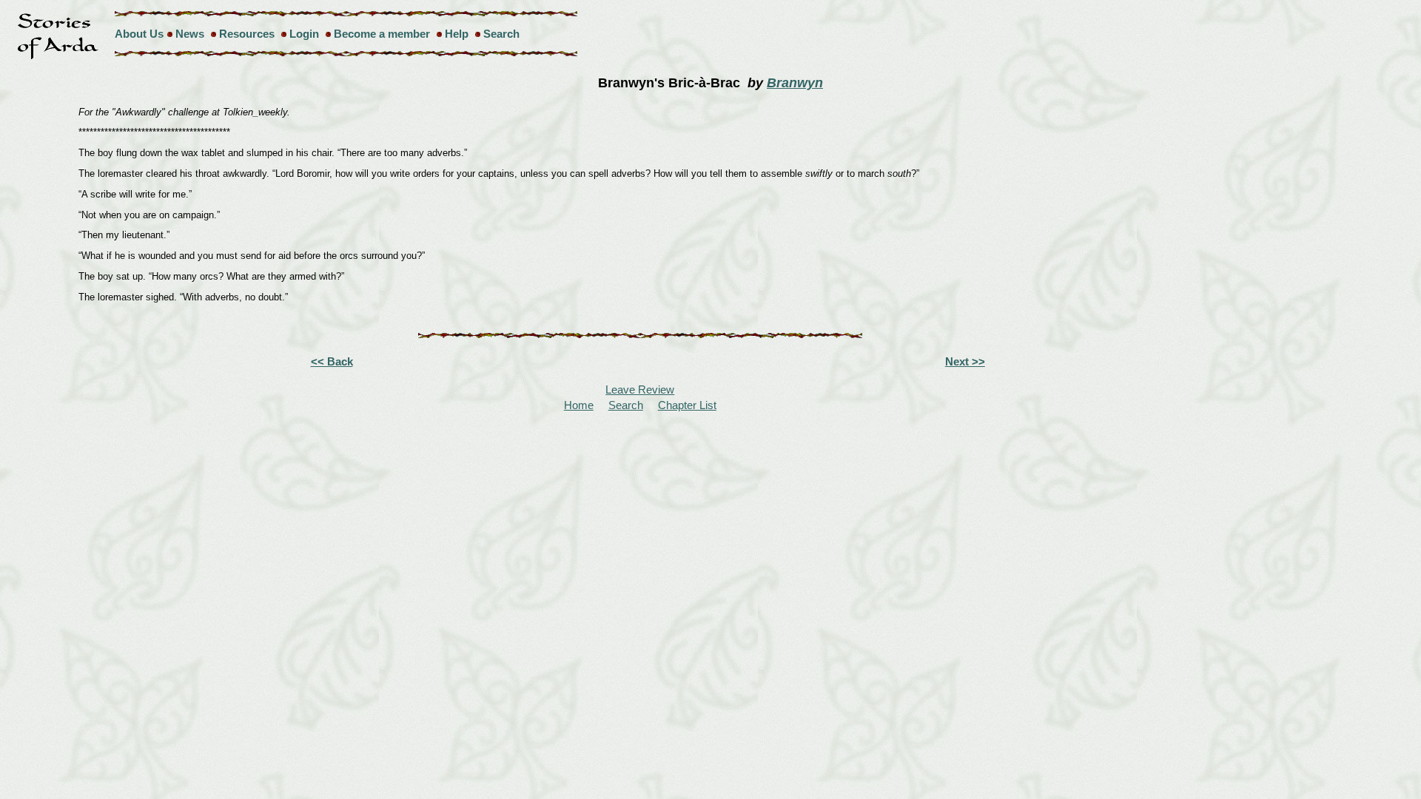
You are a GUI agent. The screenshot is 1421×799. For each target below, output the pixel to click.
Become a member (382, 33)
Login (304, 33)
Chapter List (687, 405)
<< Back (332, 361)
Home (579, 405)
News (189, 33)
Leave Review (639, 389)
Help (456, 33)
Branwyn (795, 82)
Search (501, 33)
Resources (247, 33)
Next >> (965, 361)
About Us (139, 33)
